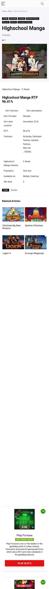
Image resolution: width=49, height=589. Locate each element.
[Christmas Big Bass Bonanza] (13, 209)
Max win (6, 22)
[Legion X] (13, 237)
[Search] (42, 3)
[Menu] (3, 3)
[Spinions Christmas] (35, 209)
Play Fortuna (24, 535)
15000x (5, 18)
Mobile (13, 22)
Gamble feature (32, 18)
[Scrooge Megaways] (35, 237)
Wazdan (14, 190)
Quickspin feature (24, 22)
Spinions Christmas (34, 225)
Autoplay (13, 18)
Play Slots (24, 563)
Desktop (21, 18)
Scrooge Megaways (34, 253)
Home (4, 11)
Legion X (6, 253)
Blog (9, 11)
